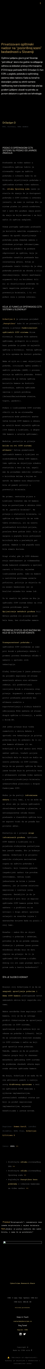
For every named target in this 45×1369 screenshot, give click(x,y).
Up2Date (26, 1298)
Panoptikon (9, 324)
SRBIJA (25, 1302)
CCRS (9, 1298)
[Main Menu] (40, 3)
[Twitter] (24, 1334)
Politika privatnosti (22, 1307)
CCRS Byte (18, 1302)
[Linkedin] (20, 1334)
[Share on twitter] (20, 1207)
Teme (20, 1298)
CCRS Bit (34, 1298)
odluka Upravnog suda (18, 189)
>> (25, 1175)
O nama (14, 1298)
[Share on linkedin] (24, 1207)
